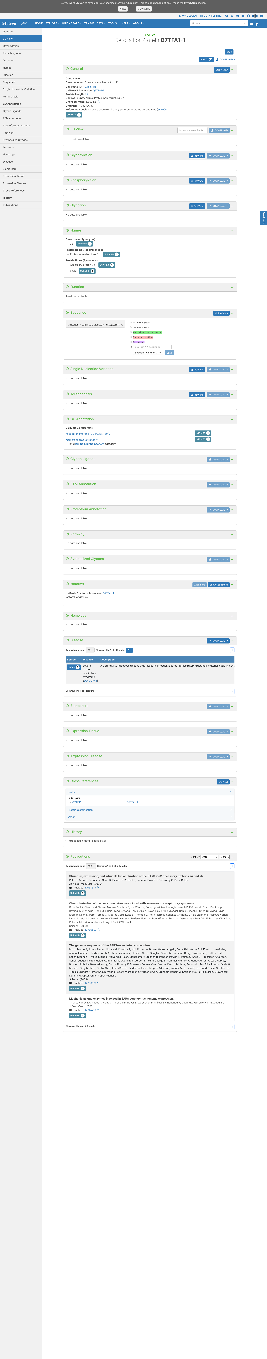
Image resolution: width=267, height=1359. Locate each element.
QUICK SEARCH (71, 23)
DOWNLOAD (226, 59)
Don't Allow (144, 9)
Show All (223, 781)
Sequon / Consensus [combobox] (147, 352)
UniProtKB (73, 114)
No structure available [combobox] (191, 130)
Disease (88, 659)
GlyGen (73, 667)
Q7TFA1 (76, 802)
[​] (151, 347)
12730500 (91, 929)
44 (86, 94)
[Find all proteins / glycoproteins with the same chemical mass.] (99, 102)
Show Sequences (219, 584)
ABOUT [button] (137, 23)
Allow (123, 9)
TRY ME (89, 23)
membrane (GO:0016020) (81, 439)
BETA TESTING (213, 15)
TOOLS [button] (112, 23)
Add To (204, 59)
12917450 (90, 1010)
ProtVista (198, 155)
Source (71, 659)
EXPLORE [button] (51, 23)
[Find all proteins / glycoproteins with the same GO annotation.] (108, 434)
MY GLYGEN (189, 15)
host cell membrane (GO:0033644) (86, 433)
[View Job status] (251, 24)
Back (229, 51)
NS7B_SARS (89, 86)
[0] (257, 24)
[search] (245, 23)
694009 (162, 109)
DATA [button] (100, 23)
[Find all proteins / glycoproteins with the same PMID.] (98, 888)
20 (89, 650)
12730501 (90, 983)
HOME (39, 23)
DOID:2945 (90, 680)
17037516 (90, 887)
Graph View (222, 69)
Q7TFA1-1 (98, 90)
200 (90, 866)
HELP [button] (125, 23)
